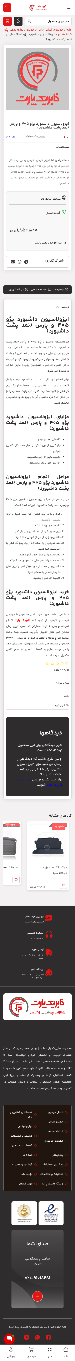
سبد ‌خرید (31, 1357)
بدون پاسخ (11, 137)
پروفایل (11, 1357)
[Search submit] (28, 22)
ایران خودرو (34, 29)
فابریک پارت (22, 620)
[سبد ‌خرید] (31, 1349)
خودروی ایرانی (54, 29)
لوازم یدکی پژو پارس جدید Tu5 (31, 172)
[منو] (49, 1349)
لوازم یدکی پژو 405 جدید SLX (41, 166)
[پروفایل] (10, 1349)
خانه (66, 1357)
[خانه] (65, 1349)
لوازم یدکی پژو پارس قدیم (52, 178)
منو (50, 1357)
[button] (26, 261)
